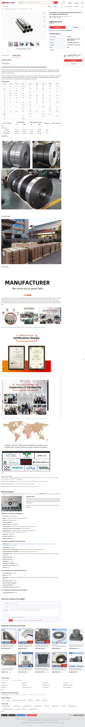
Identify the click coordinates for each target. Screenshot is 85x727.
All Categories (5, 6)
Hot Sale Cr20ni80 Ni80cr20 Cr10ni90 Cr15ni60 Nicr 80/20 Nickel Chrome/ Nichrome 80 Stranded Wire (25, 670)
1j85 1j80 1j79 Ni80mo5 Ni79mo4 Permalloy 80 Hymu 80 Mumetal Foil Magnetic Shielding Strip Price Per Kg (76, 670)
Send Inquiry (57, 27)
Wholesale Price (50, 718)
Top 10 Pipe (17, 709)
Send (11, 620)
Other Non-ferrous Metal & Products (19, 700)
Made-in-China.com (37, 720)
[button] (52, 2)
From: (7, 603)
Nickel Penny (44, 700)
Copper (8, 700)
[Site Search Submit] (56, 2)
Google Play (12, 715)
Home (2, 9)
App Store (4, 715)
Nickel (31, 9)
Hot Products (17, 718)
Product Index (63, 718)
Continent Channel (57, 718)
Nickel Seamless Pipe (72, 706)
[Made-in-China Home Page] (8, 2)
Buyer (55, 6)
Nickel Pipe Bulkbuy (33, 709)
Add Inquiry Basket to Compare (24, 48)
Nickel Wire (24, 544)
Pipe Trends (24, 709)
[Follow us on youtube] (79, 715)
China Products (23, 718)
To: (7, 606)
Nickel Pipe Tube (55, 706)
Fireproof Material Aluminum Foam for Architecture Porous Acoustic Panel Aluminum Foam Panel (76, 646)
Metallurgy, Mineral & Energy (10, 9)
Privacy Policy (61, 722)
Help (61, 6)
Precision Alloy (45, 687)
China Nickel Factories (27, 706)
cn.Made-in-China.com (54, 720)
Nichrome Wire (18, 544)
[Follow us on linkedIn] (83, 715)
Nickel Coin (31, 700)
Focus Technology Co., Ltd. (33, 722)
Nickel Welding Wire (38, 544)
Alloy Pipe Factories (38, 706)
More (2, 711)
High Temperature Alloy (26, 687)
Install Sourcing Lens (32, 715)
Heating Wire (52, 544)
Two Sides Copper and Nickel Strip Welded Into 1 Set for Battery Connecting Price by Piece (7, 670)
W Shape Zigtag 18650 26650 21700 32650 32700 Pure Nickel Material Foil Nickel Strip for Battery (59, 670)
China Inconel (46, 706)
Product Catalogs (18, 680)
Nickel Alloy (13, 545)
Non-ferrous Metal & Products (23, 9)
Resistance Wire (30, 544)
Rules (83, 6)
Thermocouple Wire (7, 545)
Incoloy (47, 544)
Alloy (3, 700)
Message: (6, 610)
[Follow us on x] (76, 715)
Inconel (44, 544)
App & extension (68, 6)
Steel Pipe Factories (16, 706)
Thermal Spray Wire (67, 687)
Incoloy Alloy (65, 682)
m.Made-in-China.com (45, 720)
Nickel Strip (12, 544)
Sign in (82, 3)
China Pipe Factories (6, 706)
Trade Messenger (21, 715)
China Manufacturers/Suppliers (32, 718)
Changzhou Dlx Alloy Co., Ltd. (57, 16)
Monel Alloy (24, 682)
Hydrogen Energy (45, 685)
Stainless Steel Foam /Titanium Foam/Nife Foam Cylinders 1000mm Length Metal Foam (42, 670)
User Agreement (49, 722)
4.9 (69, 56)
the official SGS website (31, 493)
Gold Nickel (37, 700)
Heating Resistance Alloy (68, 685)
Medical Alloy (24, 685)
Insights (68, 718)
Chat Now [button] (76, 27)
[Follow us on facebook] (74, 715)
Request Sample (69, 30)
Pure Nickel (3, 682)
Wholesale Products (42, 718)
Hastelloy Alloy (4, 685)
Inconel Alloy (44, 682)
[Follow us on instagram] (77, 715)
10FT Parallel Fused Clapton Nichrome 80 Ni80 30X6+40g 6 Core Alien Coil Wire (42, 646)
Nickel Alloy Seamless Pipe (7, 709)
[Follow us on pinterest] (81, 715)
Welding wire (3, 687)
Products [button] (21, 2)
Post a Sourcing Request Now (35, 620)
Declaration (55, 722)
